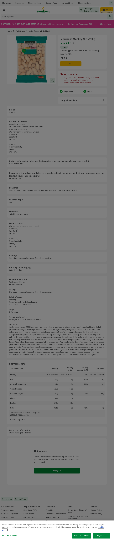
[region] (57, 530)
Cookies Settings (9, 535)
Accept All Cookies (81, 535)
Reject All (101, 535)
